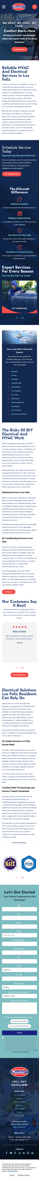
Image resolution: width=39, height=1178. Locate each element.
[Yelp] (15, 1153)
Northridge (15, 406)
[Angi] (19, 1153)
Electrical (19, 1105)
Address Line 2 (19, 949)
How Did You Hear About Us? (19, 992)
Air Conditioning (19, 1095)
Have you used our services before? (19, 1017)
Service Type (19, 983)
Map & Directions (19, 1127)
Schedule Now (19, 49)
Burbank (14, 371)
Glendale (14, 379)
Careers (19, 1112)
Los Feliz (14, 395)
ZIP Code (19, 975)
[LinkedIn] (24, 1153)
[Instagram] (28, 1153)
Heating (19, 1098)
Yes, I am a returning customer (19, 1026)
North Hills (15, 399)
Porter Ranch (16, 410)
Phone (20, 931)
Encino (14, 375)
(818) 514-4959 (24, 163)
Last (19, 914)
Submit (19, 1033)
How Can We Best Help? (19, 1001)
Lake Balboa (15, 387)
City (19, 957)
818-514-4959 (19, 1085)
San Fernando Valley (19, 414)
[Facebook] (7, 1153)
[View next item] (21, 317)
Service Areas (19, 1109)
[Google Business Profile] (32, 1153)
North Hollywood (17, 402)
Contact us (9, 592)
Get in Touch (19, 1116)
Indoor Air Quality (19, 1102)
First (19, 905)
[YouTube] (11, 1153)
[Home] (18, 7)
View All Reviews (19, 675)
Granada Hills (16, 383)
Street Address (19, 940)
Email (19, 923)
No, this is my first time (19, 1021)
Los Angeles (16, 391)
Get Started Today (12, 174)
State (19, 966)
